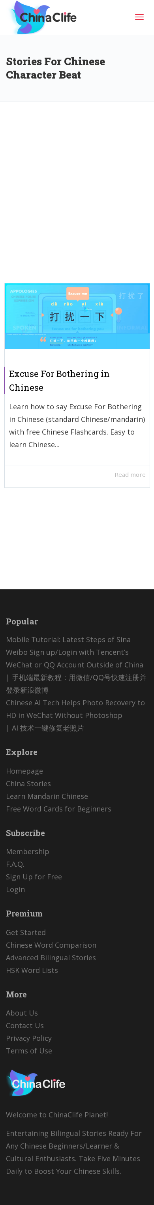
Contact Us (25, 1025)
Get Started (26, 932)
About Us (22, 1013)
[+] (77, 316)
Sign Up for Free (34, 876)
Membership (27, 851)
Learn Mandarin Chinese (47, 796)
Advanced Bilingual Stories (51, 957)
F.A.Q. (15, 864)
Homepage (24, 771)
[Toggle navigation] (139, 17)
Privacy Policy (29, 1038)
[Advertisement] (77, 198)
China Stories (28, 783)
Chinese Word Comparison (51, 945)
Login (15, 889)
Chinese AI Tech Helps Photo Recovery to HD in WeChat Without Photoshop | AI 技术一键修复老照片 (75, 715)
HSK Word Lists (32, 970)
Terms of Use (29, 1050)
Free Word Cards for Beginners (58, 808)
